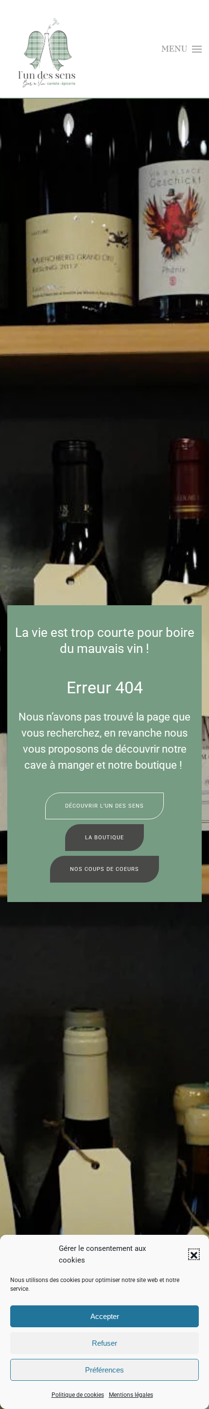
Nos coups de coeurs (104, 869)
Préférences (104, 1370)
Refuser (104, 1343)
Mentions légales (131, 1394)
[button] (194, 1254)
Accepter (104, 1316)
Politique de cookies (78, 1394)
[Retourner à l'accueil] (48, 49)
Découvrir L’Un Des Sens (104, 806)
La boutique (104, 837)
